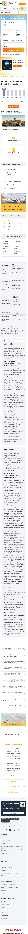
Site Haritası (4, 918)
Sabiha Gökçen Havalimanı (13, 207)
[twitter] (20, 830)
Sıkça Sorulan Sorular (6, 867)
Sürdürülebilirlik (5, 838)
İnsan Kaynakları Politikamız (8, 884)
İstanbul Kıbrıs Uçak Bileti (13, 763)
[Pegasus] (6, 12)
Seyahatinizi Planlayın (11, 129)
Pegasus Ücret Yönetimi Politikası (9, 887)
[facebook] (7, 830)
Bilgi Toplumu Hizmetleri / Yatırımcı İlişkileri (12, 846)
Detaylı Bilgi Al (17, 66)
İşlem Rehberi (4, 915)
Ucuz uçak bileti (8, 465)
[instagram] (11, 830)
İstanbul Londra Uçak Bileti (13, 770)
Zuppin (16, 594)
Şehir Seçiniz (8, 341)
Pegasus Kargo (5, 853)
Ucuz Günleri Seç (13, 106)
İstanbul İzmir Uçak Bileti (13, 756)
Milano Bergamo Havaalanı (13, 209)
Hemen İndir (12, 813)
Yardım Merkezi (5, 865)
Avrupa (17, 76)
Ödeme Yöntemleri (6, 876)
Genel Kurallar (5, 904)
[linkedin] (16, 830)
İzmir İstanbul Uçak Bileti (13, 749)
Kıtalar (11, 76)
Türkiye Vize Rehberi (13, 725)
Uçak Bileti (5, 76)
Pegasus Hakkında (6, 840)
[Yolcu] (13, 46)
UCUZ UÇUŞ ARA (13, 50)
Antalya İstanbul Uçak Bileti (13, 753)
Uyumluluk (4, 910)
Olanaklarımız (4, 890)
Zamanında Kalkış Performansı (9, 856)
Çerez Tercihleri (5, 902)
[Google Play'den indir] (14, 818)
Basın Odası (4, 843)
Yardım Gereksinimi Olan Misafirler (10, 873)
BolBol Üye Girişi (20, 12)
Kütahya (18, 241)
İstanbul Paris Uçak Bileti (13, 768)
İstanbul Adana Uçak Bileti (13, 758)
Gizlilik (3, 907)
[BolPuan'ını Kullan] (4, 25)
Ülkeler (22, 76)
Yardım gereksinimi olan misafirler (11, 54)
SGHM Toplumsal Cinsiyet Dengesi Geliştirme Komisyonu (13, 849)
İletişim (3, 870)
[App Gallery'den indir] (5, 821)
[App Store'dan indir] (5, 818)
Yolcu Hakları (4, 912)
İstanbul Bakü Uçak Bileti (13, 765)
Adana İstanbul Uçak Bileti (13, 751)
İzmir (6, 251)
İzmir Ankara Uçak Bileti (13, 761)
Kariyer (3, 893)
